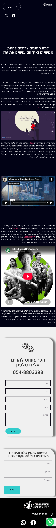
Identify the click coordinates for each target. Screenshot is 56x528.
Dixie (32, 143)
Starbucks (16, 228)
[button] (31, 6)
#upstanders (29, 236)
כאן (39, 107)
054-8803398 (28, 372)
